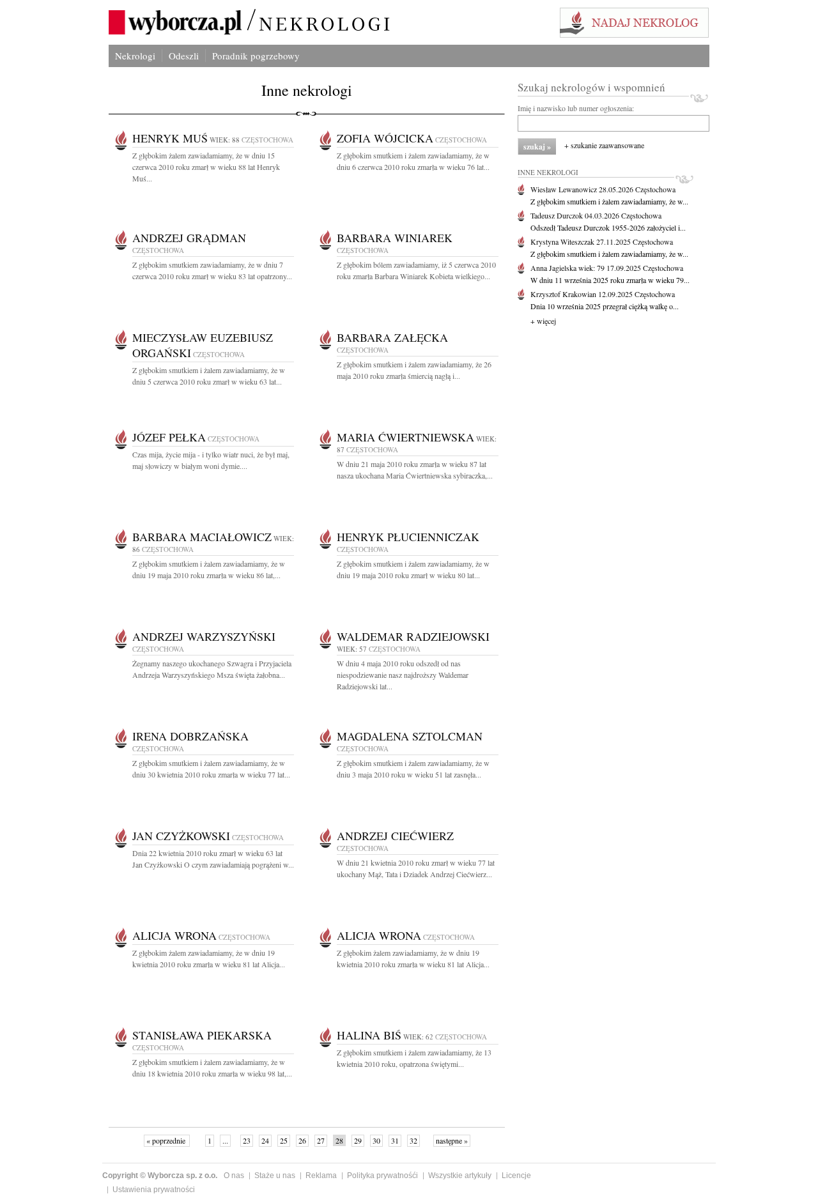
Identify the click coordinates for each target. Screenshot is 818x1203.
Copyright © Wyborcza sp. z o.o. (159, 1175)
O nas (234, 1175)
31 (395, 1140)
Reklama (321, 1175)
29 (358, 1140)
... (225, 1140)
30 (376, 1140)
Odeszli (184, 55)
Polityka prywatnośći (382, 1175)
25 (284, 1140)
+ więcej (543, 321)
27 (321, 1140)
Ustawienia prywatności (153, 1189)
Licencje (516, 1175)
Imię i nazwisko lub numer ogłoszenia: (576, 108)
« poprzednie (166, 1140)
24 (265, 1140)
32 (413, 1140)
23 (247, 1140)
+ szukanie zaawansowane (604, 145)
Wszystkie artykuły (459, 1175)
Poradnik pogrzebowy (256, 55)
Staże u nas (274, 1175)
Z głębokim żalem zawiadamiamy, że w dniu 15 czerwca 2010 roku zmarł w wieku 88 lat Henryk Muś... (206, 166)
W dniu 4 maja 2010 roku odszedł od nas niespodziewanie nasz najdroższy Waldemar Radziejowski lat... (402, 674)
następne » (452, 1140)
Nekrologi (135, 55)
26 (302, 1140)
